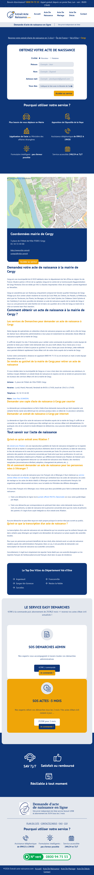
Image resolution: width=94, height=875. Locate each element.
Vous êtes (33, 86)
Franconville (54, 579)
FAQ (60, 823)
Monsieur (44, 58)
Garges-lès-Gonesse (24, 583)
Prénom (34, 64)
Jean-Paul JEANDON (21, 398)
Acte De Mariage (68, 868)
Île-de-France (62, 38)
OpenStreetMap (15, 178)
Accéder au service (64, 93)
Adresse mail (31, 78)
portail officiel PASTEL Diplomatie (51, 497)
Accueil (37, 14)
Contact (83, 14)
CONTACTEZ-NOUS (49, 823)
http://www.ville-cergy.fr (20, 250)
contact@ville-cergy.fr (19, 253)
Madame (55, 58)
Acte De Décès (83, 868)
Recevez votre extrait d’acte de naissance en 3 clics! (31, 38)
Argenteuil (20, 579)
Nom (35, 71)
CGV (66, 823)
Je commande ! (47, 672)
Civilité (34, 58)
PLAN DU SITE (32, 823)
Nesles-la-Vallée (56, 583)
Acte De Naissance (51, 868)
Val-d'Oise (74, 38)
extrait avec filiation (17, 446)
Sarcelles (20, 587)
